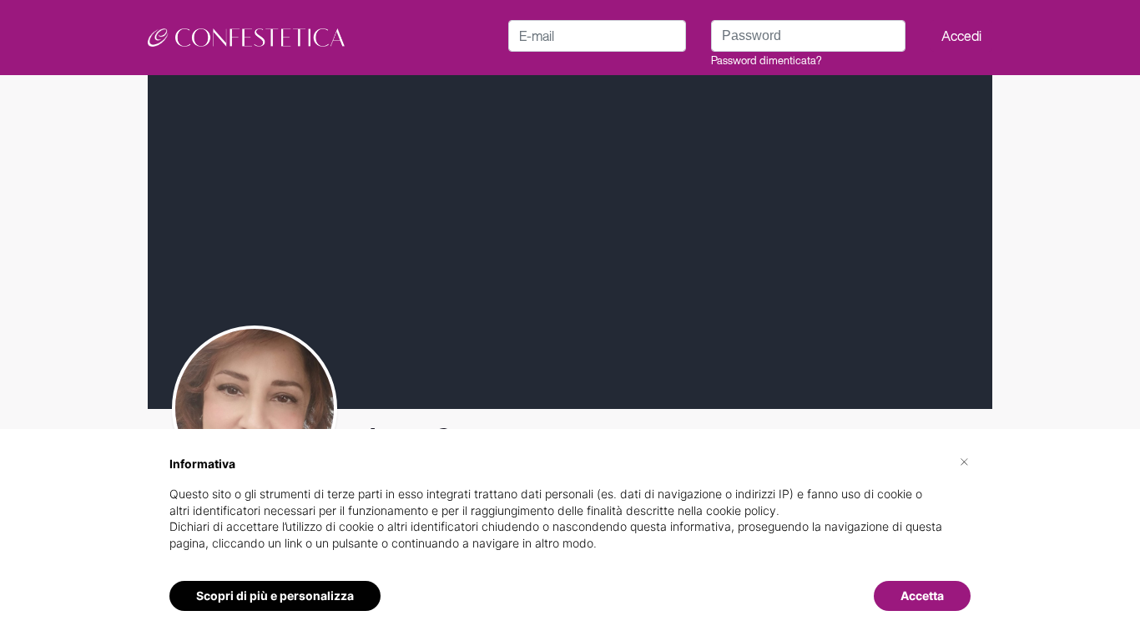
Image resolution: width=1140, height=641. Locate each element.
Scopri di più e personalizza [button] (275, 595)
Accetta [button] (922, 595)
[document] (570, 517)
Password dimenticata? (766, 60)
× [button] (964, 461)
